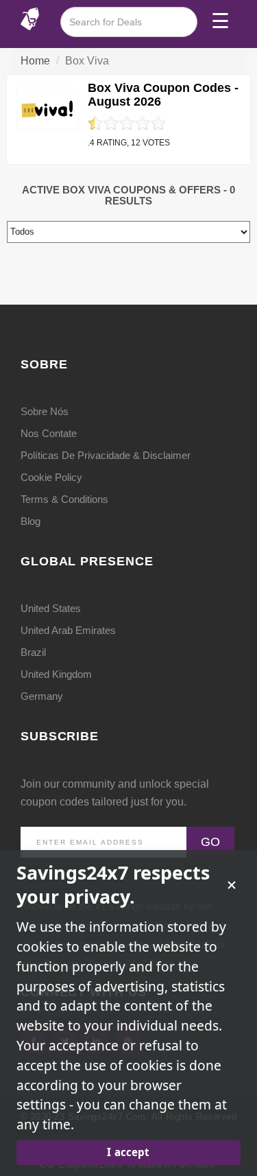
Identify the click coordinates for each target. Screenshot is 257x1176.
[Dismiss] (232, 885)
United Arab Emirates (68, 630)
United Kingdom (56, 674)
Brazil (33, 652)
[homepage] (30, 18)
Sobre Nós (45, 411)
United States (51, 608)
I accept (128, 1152)
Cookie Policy (51, 477)
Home (35, 61)
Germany (42, 696)
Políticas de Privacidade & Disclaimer (106, 455)
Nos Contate (49, 433)
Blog (30, 521)
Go (210, 842)
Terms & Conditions (64, 499)
